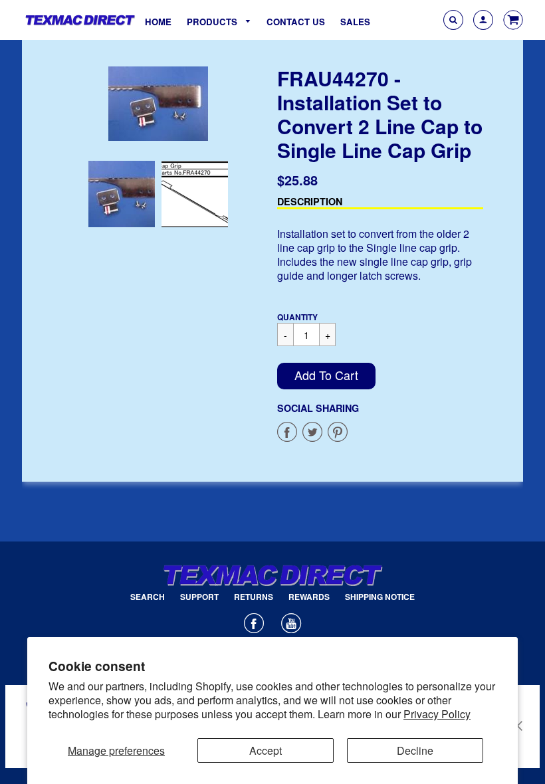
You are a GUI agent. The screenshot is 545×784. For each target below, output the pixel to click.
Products (213, 21)
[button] (326, 376)
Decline (415, 750)
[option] (158, 103)
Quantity (297, 317)
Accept (265, 750)
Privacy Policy (437, 714)
